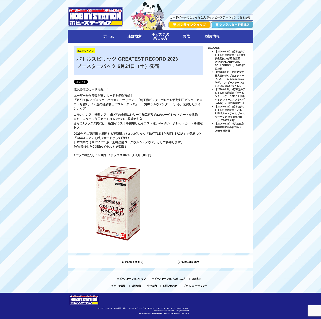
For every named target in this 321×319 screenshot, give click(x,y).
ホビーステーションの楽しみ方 (169, 278)
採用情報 (136, 285)
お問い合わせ (170, 285)
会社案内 (152, 285)
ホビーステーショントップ (131, 278)
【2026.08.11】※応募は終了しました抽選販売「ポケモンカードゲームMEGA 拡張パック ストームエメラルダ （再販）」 (230, 96)
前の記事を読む (131, 262)
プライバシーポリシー (195, 285)
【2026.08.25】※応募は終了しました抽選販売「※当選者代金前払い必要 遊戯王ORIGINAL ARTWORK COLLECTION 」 (230, 58)
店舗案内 (196, 278)
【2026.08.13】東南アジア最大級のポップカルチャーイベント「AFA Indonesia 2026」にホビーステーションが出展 (229, 78)
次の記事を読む (190, 262)
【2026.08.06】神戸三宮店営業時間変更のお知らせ (229, 125)
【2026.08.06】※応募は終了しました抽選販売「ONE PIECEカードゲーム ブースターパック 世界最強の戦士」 (230, 113)
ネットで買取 (118, 285)
